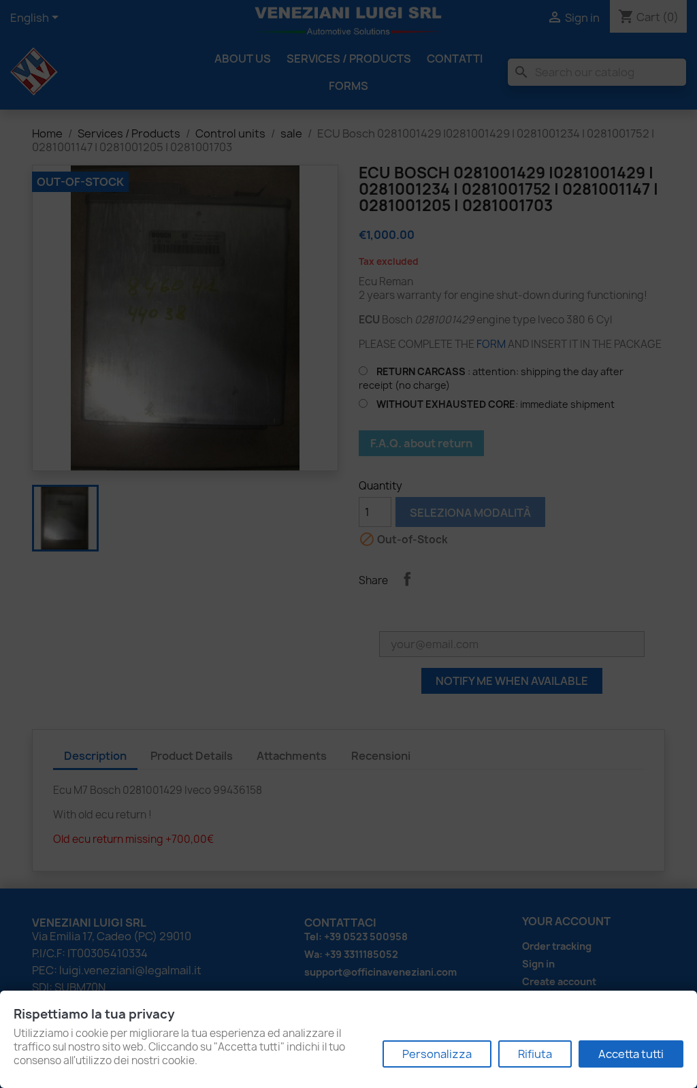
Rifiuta (535, 1053)
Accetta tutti (631, 1053)
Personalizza (437, 1053)
